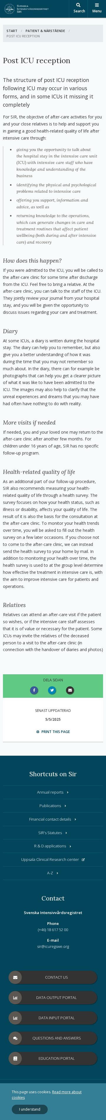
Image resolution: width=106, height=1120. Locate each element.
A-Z (50, 873)
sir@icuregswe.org (53, 946)
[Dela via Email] (71, 690)
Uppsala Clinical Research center (50, 859)
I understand (29, 1109)
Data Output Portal (56, 997)
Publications (50, 805)
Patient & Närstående (45, 30)
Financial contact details (50, 819)
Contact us (56, 977)
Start (11, 30)
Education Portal (57, 1058)
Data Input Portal (57, 1017)
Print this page (55, 731)
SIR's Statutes (50, 832)
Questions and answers (56, 1038)
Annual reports (50, 792)
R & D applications (50, 846)
